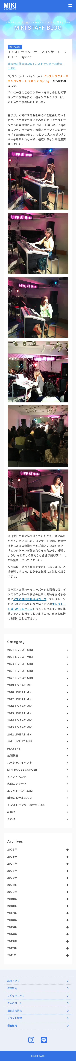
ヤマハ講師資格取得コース (29, 599)
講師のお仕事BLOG (20, 63)
